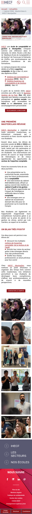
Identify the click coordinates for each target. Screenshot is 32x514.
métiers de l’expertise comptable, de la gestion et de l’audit (17, 245)
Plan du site (16, 490)
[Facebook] (7, 479)
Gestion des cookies (16, 498)
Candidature (26, 511)
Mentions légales (16, 492)
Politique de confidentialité (16, 495)
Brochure (16, 511)
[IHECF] (8, 2)
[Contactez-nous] (24, 479)
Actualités (13, 9)
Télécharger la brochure (16, 110)
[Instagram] (13, 479)
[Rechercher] (23, 3)
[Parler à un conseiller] (18, 3)
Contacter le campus (16, 291)
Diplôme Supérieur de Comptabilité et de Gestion (15, 82)
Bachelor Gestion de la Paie (16, 94)
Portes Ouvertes (5, 511)
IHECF (3, 47)
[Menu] (28, 3)
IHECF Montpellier (9, 130)
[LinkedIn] (19, 479)
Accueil (4, 9)
